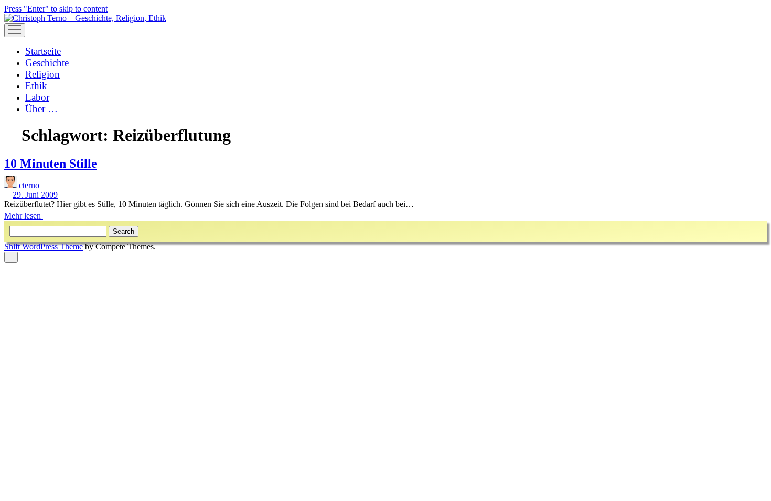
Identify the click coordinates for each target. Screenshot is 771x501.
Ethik (36, 85)
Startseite (43, 51)
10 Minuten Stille (50, 163)
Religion (42, 74)
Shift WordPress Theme (43, 246)
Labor (37, 97)
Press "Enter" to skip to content (56, 8)
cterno (29, 185)
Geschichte (47, 62)
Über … (41, 108)
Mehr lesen (26, 215)
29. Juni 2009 (35, 194)
